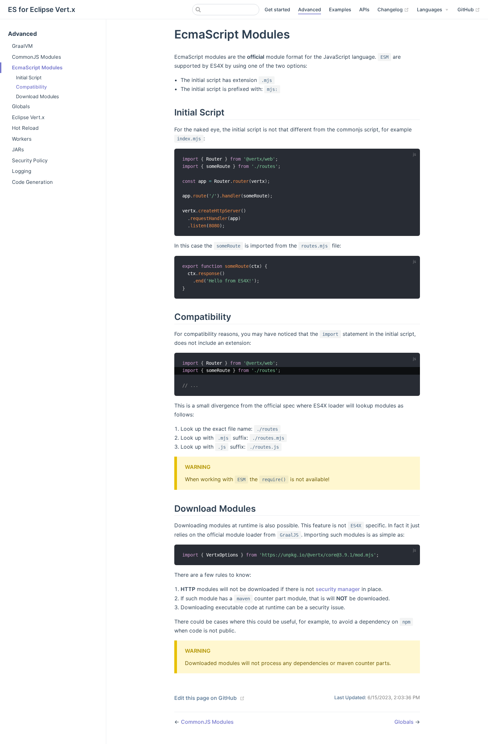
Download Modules (37, 96)
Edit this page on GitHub (205, 698)
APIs (364, 9)
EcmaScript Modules (37, 67)
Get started (277, 9)
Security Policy (29, 160)
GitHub (468, 9)
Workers (22, 139)
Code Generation (32, 182)
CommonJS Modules (36, 57)
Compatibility (31, 87)
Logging (21, 171)
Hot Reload (25, 128)
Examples (340, 9)
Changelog (393, 9)
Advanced (309, 9)
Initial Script (28, 77)
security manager (338, 589)
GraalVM (22, 46)
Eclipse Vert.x (28, 117)
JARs (18, 149)
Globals (21, 106)
